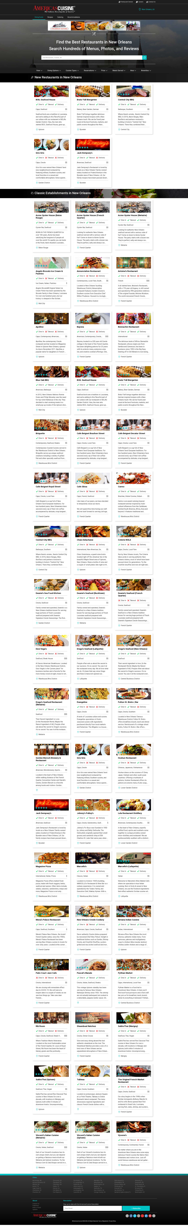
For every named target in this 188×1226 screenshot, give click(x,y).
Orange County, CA (99, 1192)
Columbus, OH (57, 1184)
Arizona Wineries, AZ (39, 1182)
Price (103, 70)
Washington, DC (140, 1192)
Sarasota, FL (138, 1180)
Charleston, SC (37, 1190)
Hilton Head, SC (78, 1186)
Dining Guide (39, 17)
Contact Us (152, 2)
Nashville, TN (98, 1188)
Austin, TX (36, 1186)
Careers (140, 2)
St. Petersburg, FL (140, 1186)
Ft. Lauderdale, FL (79, 1182)
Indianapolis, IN (78, 1188)
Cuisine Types (71, 70)
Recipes (50, 17)
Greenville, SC (78, 1184)
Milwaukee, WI (98, 1182)
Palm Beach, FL (119, 1180)
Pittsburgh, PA (118, 1186)
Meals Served (117, 70)
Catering (60, 17)
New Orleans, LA (148, 9)
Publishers (36, 1205)
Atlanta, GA (36, 1184)
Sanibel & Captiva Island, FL (122, 1192)
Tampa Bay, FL (139, 1190)
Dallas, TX (56, 1186)
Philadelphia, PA (119, 1182)
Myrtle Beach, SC (99, 1184)
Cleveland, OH (57, 1182)
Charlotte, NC (36, 1192)
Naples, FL (97, 1186)
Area (132, 70)
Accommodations (74, 17)
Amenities (145, 70)
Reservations (89, 70)
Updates (35, 1209)
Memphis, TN (98, 1180)
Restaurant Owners (127, 2)
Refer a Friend (37, 1207)
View (38, 70)
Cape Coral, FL (37, 1188)
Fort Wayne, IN (57, 1192)
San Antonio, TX (119, 1190)
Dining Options (53, 70)
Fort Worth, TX (78, 1180)
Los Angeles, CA (78, 1190)
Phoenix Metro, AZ (119, 1184)
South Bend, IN (139, 1184)
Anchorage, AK (37, 1180)
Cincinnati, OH (57, 1180)
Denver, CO (56, 1188)
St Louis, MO (139, 1188)
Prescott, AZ (118, 1188)
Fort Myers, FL (57, 1190)
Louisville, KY (77, 1192)
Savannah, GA (139, 1182)
